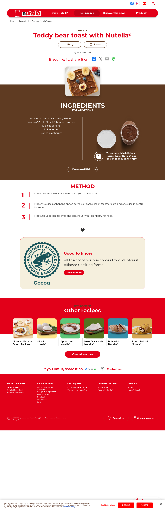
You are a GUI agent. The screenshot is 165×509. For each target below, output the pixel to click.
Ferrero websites (16, 384)
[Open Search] (153, 4)
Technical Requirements (58, 418)
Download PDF (81, 169)
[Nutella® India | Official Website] (28, 13)
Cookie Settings (108, 505)
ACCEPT (144, 505)
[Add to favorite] (82, 229)
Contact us (114, 369)
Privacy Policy (12, 420)
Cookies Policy (69, 507)
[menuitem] (59, 13)
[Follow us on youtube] (144, 3)
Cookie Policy (34, 418)
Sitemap (20, 420)
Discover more (74, 273)
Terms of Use (44, 418)
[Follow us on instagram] (138, 3)
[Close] (161, 504)
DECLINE (126, 505)
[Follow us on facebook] (132, 3)
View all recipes (82, 354)
